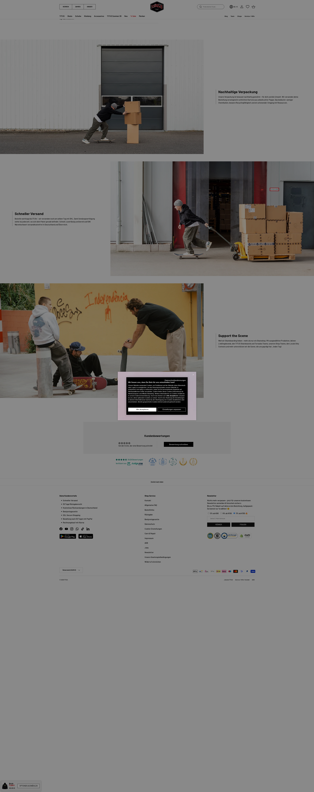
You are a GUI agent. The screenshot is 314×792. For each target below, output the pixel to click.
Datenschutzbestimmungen (175, 380)
